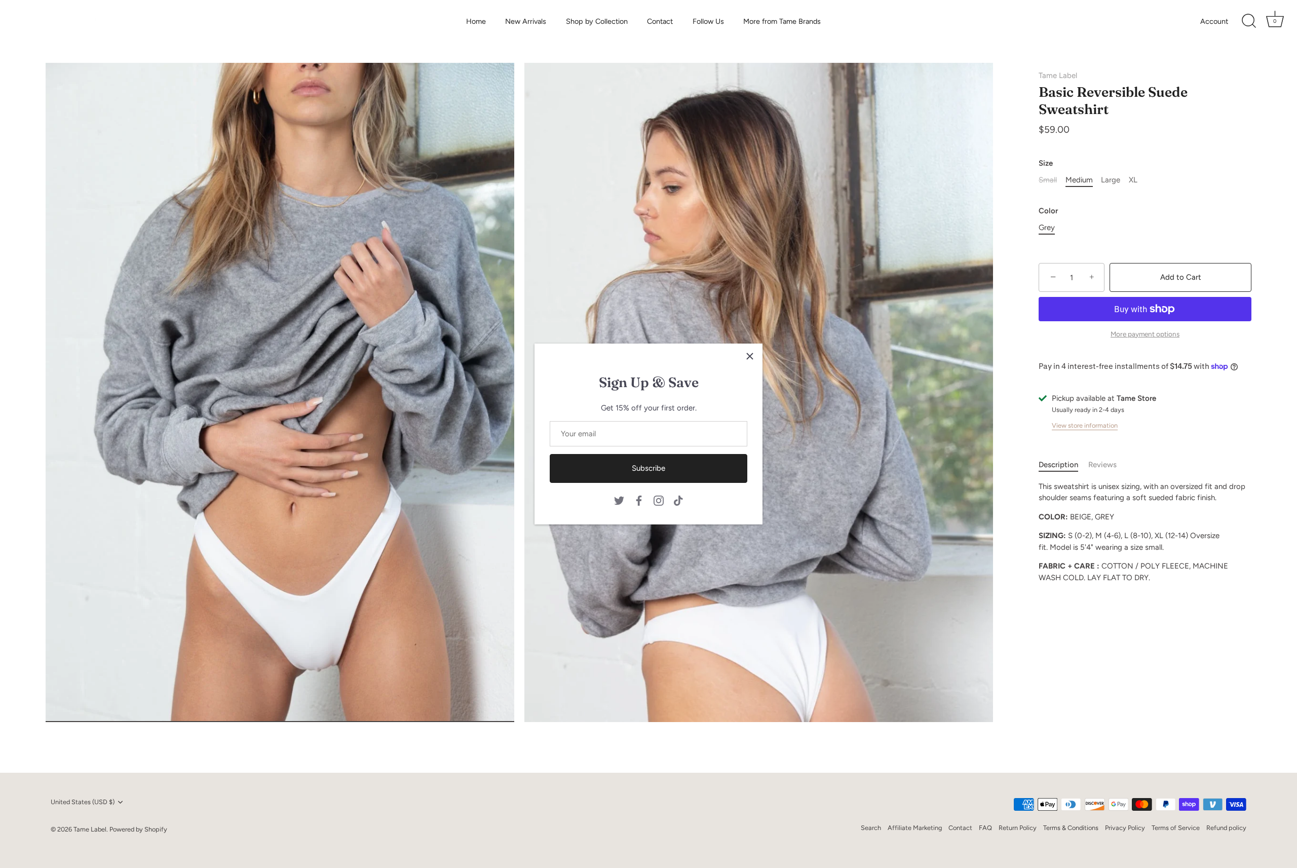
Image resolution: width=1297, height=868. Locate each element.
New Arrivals (525, 21)
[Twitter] (619, 499)
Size (1046, 163)
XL (1133, 180)
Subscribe (648, 468)
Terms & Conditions (1070, 828)
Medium (1079, 180)
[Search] (1249, 21)
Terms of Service (1176, 828)
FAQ (985, 828)
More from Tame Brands (782, 21)
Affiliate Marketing (915, 828)
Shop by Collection (597, 21)
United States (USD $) (83, 802)
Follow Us (708, 21)
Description (1058, 465)
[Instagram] (659, 499)
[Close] (750, 356)
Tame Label (1058, 75)
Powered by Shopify (138, 829)
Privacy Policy (1125, 828)
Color (1048, 211)
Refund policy (1226, 828)
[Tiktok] (678, 499)
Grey (1047, 228)
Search (871, 828)
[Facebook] (639, 499)
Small (1048, 180)
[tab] (1063, 465)
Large (1110, 180)
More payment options (1145, 334)
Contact (660, 21)
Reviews (1102, 465)
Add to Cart (1180, 277)
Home (476, 21)
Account (1214, 21)
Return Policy (1018, 828)
